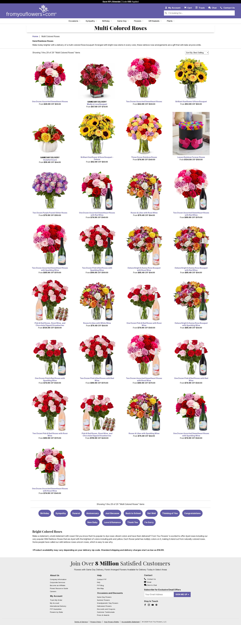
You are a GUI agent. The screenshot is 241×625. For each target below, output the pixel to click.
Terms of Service (81, 622)
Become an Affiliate (57, 585)
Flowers (137, 21)
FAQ (98, 582)
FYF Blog (100, 585)
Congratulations (192, 513)
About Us (54, 575)
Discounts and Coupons (106, 609)
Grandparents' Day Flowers (107, 603)
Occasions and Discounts (110, 593)
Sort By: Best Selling (195, 52)
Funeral (76, 513)
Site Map (100, 588)
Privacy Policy (95, 622)
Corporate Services (57, 582)
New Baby (92, 522)
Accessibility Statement (131, 622)
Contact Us (151, 579)
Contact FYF (101, 579)
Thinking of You (170, 513)
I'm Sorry (149, 522)
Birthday (106, 21)
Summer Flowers (103, 600)
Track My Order (56, 600)
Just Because (112, 513)
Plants (169, 21)
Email (149, 582)
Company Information (58, 579)
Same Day (122, 21)
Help (99, 575)
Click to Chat (152, 585)
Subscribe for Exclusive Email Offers (162, 589)
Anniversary (92, 513)
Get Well (151, 513)
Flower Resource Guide (59, 588)
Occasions (73, 21)
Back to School (133, 513)
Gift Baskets (153, 21)
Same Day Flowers (104, 597)
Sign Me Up (181, 594)
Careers (53, 591)
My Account (56, 596)
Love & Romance (112, 522)
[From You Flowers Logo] (31, 11)
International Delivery (58, 606)
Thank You (132, 522)
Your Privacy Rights (111, 622)
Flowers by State (56, 612)
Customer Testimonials (106, 612)
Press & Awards (103, 615)
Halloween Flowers (104, 606)
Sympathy (90, 21)
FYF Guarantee (56, 609)
